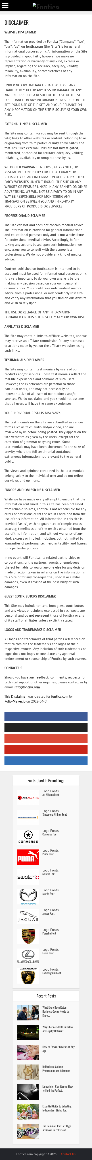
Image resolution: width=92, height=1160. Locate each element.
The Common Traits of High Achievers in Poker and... (56, 1128)
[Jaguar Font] (29, 916)
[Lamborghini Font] (29, 976)
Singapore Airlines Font (54, 814)
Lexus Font (48, 953)
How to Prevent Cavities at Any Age (58, 1049)
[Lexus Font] (29, 956)
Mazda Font (48, 894)
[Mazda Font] (29, 896)
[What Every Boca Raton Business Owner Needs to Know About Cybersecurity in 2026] (29, 1013)
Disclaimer (19, 697)
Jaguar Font (48, 913)
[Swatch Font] (29, 877)
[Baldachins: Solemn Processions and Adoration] (29, 1072)
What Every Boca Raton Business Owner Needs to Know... (55, 1011)
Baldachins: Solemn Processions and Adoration (56, 1069)
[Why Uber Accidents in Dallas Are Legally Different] (29, 1032)
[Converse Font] (29, 837)
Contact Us (68, 1154)
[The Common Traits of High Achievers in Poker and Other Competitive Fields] (29, 1131)
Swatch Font (48, 874)
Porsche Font (49, 933)
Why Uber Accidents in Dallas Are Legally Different (57, 1029)
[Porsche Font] (29, 936)
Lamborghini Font (51, 973)
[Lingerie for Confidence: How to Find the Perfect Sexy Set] (29, 1092)
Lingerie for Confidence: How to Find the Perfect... (57, 1088)
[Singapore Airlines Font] (29, 817)
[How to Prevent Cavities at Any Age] (29, 1052)
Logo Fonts (50, 791)
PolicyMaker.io (14, 701)
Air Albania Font (50, 794)
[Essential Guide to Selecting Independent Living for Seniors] (29, 1111)
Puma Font (48, 854)
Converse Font (49, 834)
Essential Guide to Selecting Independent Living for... (56, 1108)
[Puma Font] (29, 857)
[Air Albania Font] (29, 797)
